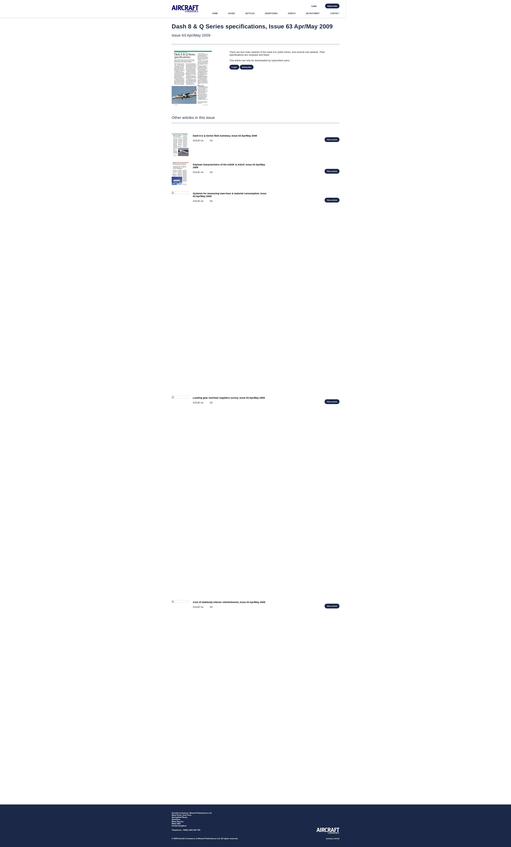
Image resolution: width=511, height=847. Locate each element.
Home (215, 13)
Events (292, 13)
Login (314, 6)
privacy (329, 838)
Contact (334, 13)
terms (336, 838)
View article (332, 140)
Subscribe (332, 6)
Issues (231, 13)
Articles (250, 13)
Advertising (271, 13)
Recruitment (313, 13)
